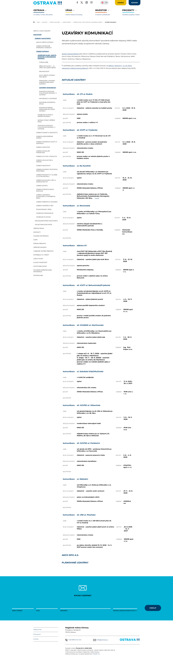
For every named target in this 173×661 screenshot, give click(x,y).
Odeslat (153, 608)
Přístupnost (37, 634)
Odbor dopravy (67, 22)
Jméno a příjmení (17, 610)
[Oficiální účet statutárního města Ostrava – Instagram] (91, 2)
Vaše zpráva (63, 610)
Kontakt (35, 639)
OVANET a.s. (96, 654)
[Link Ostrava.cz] (130, 640)
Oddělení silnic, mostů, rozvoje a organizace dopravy (87, 22)
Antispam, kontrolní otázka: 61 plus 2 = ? (125, 610)
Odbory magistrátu (55, 22)
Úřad (38, 22)
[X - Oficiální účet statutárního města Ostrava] (81, 2)
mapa (97, 198)
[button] (43, 12)
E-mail (38, 610)
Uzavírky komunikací (110, 22)
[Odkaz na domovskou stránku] (34, 22)
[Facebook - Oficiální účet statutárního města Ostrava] (77, 2)
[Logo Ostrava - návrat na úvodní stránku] (47, 4)
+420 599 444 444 (74, 640)
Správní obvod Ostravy (70, 54)
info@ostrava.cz (102, 640)
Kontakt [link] (134, 3)
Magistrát (44, 22)
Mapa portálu (37, 629)
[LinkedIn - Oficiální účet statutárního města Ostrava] (86, 2)
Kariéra (120, 3)
